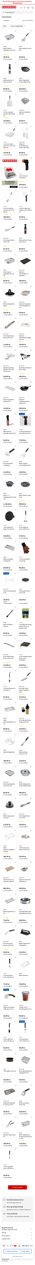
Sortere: (13, 26)
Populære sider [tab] (6, 1239)
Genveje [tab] (4, 1232)
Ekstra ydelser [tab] (6, 1236)
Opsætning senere (17, 1256)
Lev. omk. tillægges (7, 59)
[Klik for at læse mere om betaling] (17, 1245)
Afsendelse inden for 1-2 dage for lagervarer (19, 1209)
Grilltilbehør (6, 20)
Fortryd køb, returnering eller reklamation (18, 1216)
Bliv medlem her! (17, 3)
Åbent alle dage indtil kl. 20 (14, 1202)
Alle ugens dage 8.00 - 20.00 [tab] (9, 1228)
